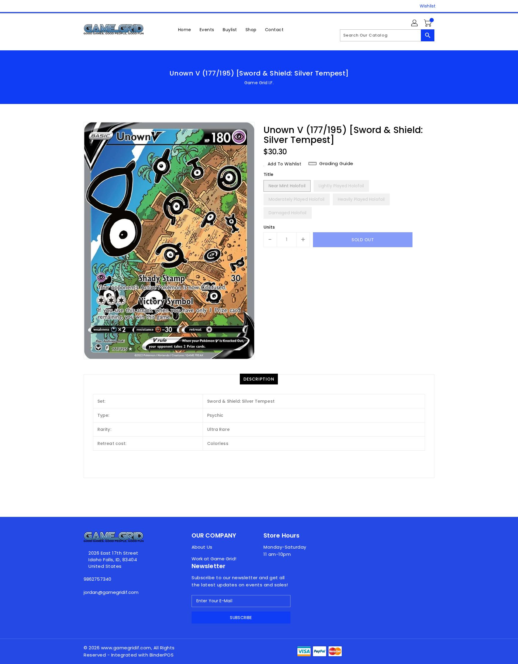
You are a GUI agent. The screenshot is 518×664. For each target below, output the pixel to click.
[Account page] (415, 23)
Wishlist (428, 6)
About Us (202, 547)
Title (268, 174)
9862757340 (97, 579)
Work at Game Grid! (214, 559)
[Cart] (428, 23)
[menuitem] (184, 29)
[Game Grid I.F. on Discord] (86, 5)
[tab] (259, 379)
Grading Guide (336, 164)
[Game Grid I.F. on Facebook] (75, 5)
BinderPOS (162, 655)
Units (269, 227)
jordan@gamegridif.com (111, 592)
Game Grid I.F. (258, 83)
